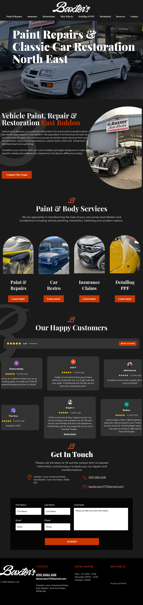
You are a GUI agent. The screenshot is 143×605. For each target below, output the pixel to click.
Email (18, 520)
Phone (47, 520)
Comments (79, 505)
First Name (21, 505)
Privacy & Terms (118, 583)
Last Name (49, 505)
